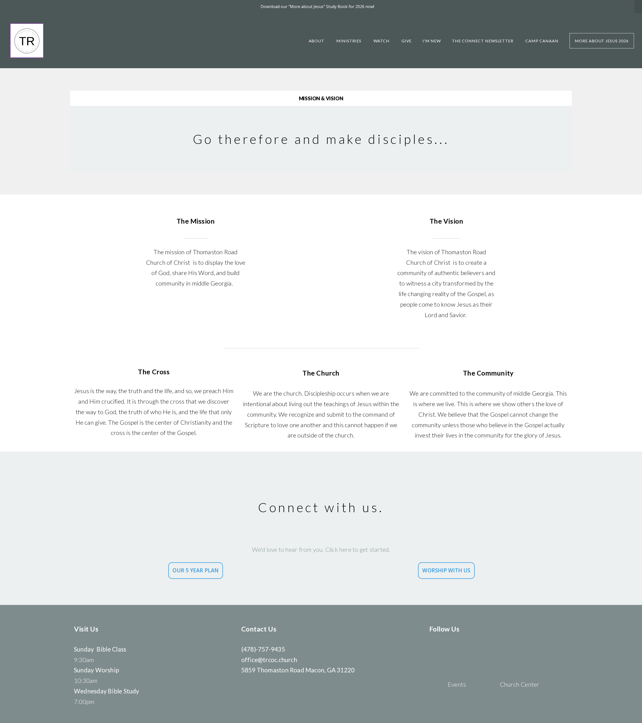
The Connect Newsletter (483, 40)
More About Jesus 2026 (602, 40)
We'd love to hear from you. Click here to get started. (321, 549)
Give (407, 40)
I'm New (432, 40)
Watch (381, 40)
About (317, 40)
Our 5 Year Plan (195, 570)
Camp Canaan (541, 40)
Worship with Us (446, 570)
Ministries (349, 40)
